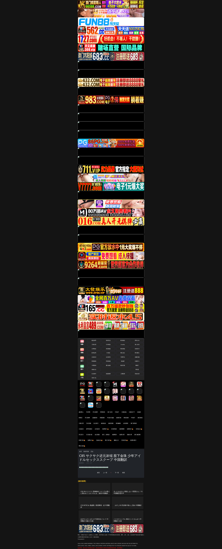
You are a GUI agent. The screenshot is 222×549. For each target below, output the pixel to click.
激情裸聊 (121, 429)
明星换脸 (108, 361)
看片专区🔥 (108, 440)
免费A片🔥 (91, 440)
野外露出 (137, 353)
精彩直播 (126, 417)
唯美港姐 (122, 348)
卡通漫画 (94, 365)
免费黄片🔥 (130, 429)
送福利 (139, 412)
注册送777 (132, 412)
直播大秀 (129, 434)
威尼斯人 (81, 412)
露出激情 (108, 365)
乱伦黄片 (96, 423)
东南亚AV (137, 348)
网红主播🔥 (82, 446)
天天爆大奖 (89, 434)
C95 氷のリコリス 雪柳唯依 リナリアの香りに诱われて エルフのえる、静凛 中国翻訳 (95, 492)
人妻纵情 (122, 373)
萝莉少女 (137, 340)
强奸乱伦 (108, 340)
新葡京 (80, 417)
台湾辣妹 (94, 348)
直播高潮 (118, 417)
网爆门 (137, 365)
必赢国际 (94, 417)
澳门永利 (110, 412)
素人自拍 (137, 344)
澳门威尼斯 (137, 434)
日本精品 (108, 344)
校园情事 (108, 373)
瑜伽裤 (122, 361)
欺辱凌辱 (94, 353)
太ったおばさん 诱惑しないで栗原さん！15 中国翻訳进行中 (128, 492)
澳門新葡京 (89, 429)
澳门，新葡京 (106, 434)
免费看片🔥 (105, 429)
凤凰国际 (102, 417)
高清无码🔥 (124, 440)
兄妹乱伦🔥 (99, 440)
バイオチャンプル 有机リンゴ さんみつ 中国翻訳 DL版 (128, 520)
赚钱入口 (116, 440)
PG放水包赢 (110, 417)
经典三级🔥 (82, 440)
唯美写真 (122, 365)
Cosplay (123, 344)
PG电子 (117, 412)
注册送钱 (124, 412)
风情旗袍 (94, 361)
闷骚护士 (137, 361)
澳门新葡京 (134, 423)
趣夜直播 (110, 423)
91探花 (108, 353)
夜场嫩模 (118, 423)
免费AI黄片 (133, 440)
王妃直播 (88, 423)
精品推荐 (94, 340)
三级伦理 (94, 344)
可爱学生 (122, 357)
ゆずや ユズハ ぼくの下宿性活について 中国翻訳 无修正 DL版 (94, 520)
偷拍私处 (103, 423)
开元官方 (81, 434)
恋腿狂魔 (137, 357)
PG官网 (88, 412)
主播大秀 (81, 423)
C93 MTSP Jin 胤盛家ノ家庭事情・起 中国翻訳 (95, 506)
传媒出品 (94, 369)
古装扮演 (94, 357)
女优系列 (108, 357)
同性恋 (137, 369)
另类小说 (94, 378)
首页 (80, 451)
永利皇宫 (97, 429)
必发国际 (125, 423)
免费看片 (114, 434)
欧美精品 (122, 340)
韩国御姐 (108, 348)
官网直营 (102, 412)
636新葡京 (114, 429)
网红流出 (122, 353)
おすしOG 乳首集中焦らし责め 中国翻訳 (128, 505)
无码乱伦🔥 (139, 429)
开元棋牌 (95, 412)
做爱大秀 (121, 434)
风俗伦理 (137, 373)
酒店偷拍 (140, 417)
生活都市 (94, 373)
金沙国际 (97, 434)
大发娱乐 (81, 429)
